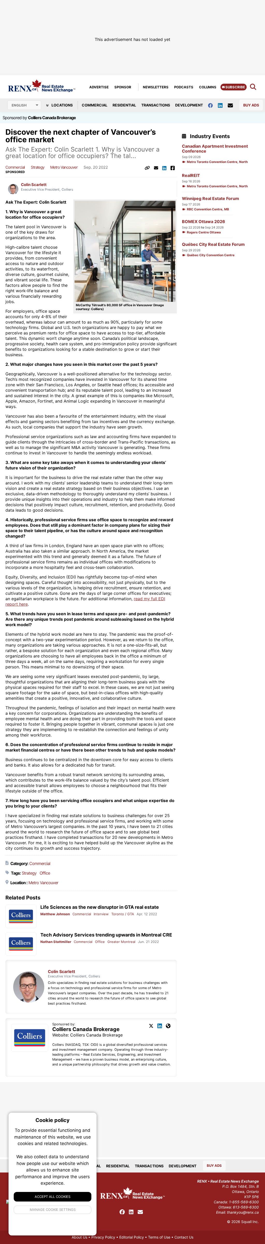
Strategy (37, 167)
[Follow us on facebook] (213, 105)
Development (189, 105)
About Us (79, 1237)
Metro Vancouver (64, 167)
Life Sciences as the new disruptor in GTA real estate (99, 907)
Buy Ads (251, 105)
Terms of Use (159, 1237)
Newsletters (155, 87)
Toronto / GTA (122, 914)
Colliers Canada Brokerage (52, 117)
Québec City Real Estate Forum (213, 244)
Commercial (94, 105)
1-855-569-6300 (244, 1202)
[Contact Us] (233, 105)
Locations (62, 105)
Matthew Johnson (55, 914)
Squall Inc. (250, 1221)
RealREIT (191, 175)
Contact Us (183, 1237)
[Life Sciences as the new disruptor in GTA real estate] (20, 916)
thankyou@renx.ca (243, 1212)
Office (45, 873)
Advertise (99, 87)
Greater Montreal (121, 942)
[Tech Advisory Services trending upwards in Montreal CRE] (20, 944)
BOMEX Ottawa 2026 (203, 221)
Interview (101, 914)
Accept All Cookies (52, 1197)
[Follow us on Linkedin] (223, 105)
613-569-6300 (246, 1207)
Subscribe (235, 87)
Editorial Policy (131, 1237)
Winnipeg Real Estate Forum (210, 198)
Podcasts (183, 87)
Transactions (155, 105)
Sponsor (122, 87)
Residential (124, 105)
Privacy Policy (103, 1237)
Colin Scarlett (34, 185)
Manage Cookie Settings (53, 1209)
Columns (207, 87)
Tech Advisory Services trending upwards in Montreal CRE (106, 935)
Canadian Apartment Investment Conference (215, 149)
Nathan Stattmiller (55, 942)
